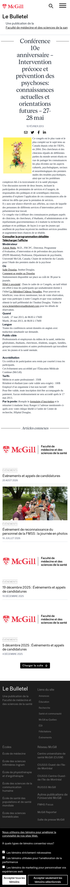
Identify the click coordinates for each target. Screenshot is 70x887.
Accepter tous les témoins (14, 879)
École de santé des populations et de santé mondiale (16, 802)
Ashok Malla (9, 247)
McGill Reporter (47, 812)
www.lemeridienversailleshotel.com (20, 306)
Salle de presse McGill (50, 819)
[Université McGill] (14, 6)
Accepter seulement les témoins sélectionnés (48, 879)
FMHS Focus (45, 804)
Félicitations (45, 731)
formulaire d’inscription (42, 401)
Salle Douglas (9, 269)
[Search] (51, 7)
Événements (10, 470)
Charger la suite (32, 665)
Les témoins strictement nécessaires (29, 852)
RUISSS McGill (46, 787)
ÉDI (40, 725)
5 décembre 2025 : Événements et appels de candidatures (33, 647)
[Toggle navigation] (63, 5)
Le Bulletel (15, 16)
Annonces (44, 696)
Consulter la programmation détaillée (25, 236)
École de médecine (14, 753)
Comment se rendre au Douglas (18, 273)
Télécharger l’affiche (15, 240)
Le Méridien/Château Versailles (26, 291)
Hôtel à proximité (11, 284)
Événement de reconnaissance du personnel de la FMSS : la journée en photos (35, 531)
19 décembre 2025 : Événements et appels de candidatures (34, 589)
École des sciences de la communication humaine (17, 787)
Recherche (44, 708)
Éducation (44, 702)
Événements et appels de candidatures (31, 476)
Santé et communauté (50, 713)
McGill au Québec (48, 719)
